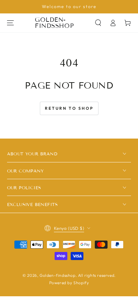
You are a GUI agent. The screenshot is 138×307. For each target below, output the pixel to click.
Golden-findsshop (58, 275)
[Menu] (10, 23)
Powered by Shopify (69, 282)
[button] (98, 23)
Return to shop (69, 108)
